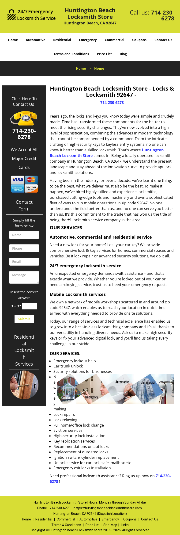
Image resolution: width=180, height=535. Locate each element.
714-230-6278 (162, 15)
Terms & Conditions (66, 525)
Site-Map (110, 525)
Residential (62, 40)
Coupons (139, 40)
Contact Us (163, 40)
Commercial (114, 40)
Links (125, 525)
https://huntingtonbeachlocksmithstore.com (108, 508)
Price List (104, 54)
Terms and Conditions (71, 54)
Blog (123, 54)
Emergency (88, 40)
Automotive (35, 40)
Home (13, 40)
